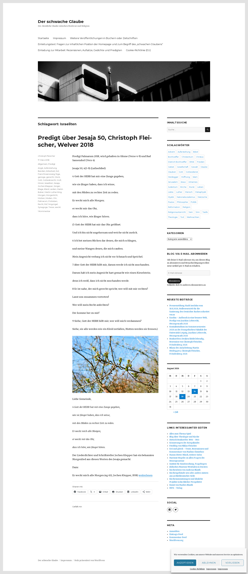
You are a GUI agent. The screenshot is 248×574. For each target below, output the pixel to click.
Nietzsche (202, 197)
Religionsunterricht (177, 212)
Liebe (170, 192)
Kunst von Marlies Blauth (181, 485)
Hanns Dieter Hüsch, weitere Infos (185, 455)
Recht (40, 204)
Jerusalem (173, 182)
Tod (182, 217)
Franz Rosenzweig (46, 174)
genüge (41, 177)
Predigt (51, 164)
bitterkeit (50, 171)
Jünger (57, 186)
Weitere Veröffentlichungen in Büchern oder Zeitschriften (103, 38)
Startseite (43, 38)
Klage (40, 189)
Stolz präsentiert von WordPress (89, 560)
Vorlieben (232, 562)
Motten (41, 198)
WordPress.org (176, 540)
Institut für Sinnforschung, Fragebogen (188, 464)
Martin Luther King (53, 192)
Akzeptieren (185, 562)
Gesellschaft (182, 167)
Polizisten (52, 201)
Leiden (53, 189)
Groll (59, 180)
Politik (193, 202)
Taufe (205, 212)
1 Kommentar (44, 211)
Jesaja (57, 183)
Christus (199, 157)
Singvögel (53, 204)
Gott (40, 180)
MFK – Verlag (175, 488)
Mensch (188, 192)
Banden (41, 171)
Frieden (200, 162)
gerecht (50, 177)
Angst (40, 168)
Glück (57, 177)
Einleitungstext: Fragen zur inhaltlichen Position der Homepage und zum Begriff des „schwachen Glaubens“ (100, 44)
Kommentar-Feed (178, 537)
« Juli (175, 412)
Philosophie (182, 202)
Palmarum (43, 201)
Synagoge (43, 207)
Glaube (204, 167)
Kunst (191, 187)
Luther (179, 192)
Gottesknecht (49, 180)
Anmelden (174, 531)
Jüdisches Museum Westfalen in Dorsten (188, 467)
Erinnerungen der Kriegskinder (184, 443)
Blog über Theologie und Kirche (184, 437)
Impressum (211, 569)
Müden (49, 198)
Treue (51, 207)
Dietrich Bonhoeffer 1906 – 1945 (184, 440)
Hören (41, 183)
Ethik (192, 162)
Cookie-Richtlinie (197, 569)
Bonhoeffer (173, 157)
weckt (58, 207)
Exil (57, 171)
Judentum (173, 187)
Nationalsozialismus (186, 197)
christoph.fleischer (46, 156)
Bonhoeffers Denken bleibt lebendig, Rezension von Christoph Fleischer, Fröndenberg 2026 (186, 342)
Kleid (46, 189)
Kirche (183, 187)
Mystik (171, 197)
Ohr (55, 198)
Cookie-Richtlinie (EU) (138, 50)
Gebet (171, 167)
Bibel (195, 152)
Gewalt (194, 167)
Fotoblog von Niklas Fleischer (183, 446)
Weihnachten (193, 217)
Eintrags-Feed (176, 534)
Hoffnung (185, 177)
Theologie (173, 217)
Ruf (45, 204)
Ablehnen (209, 562)
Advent (171, 152)
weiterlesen (145, 475)
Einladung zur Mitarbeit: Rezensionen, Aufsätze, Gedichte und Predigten (80, 50)
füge (58, 174)
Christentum (187, 157)
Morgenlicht (52, 195)
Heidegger (173, 177)
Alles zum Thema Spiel (180, 434)
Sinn (198, 212)
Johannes (192, 182)
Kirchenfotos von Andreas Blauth (184, 470)
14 (195, 391)
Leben (200, 187)
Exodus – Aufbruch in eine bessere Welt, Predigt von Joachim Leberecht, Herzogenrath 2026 (188, 320)
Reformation (174, 207)
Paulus (171, 202)
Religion (186, 207)
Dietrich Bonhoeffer (177, 162)
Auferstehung (50, 168)
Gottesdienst (192, 172)
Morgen (41, 195)
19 (182, 396)
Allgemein (42, 164)
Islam (195, 177)
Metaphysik (200, 192)
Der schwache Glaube (61, 21)
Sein (191, 212)
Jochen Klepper (45, 186)
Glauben (172, 172)
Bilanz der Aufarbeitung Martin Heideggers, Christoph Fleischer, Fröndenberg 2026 (184, 351)
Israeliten (49, 183)
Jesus (183, 182)
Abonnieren (174, 281)
